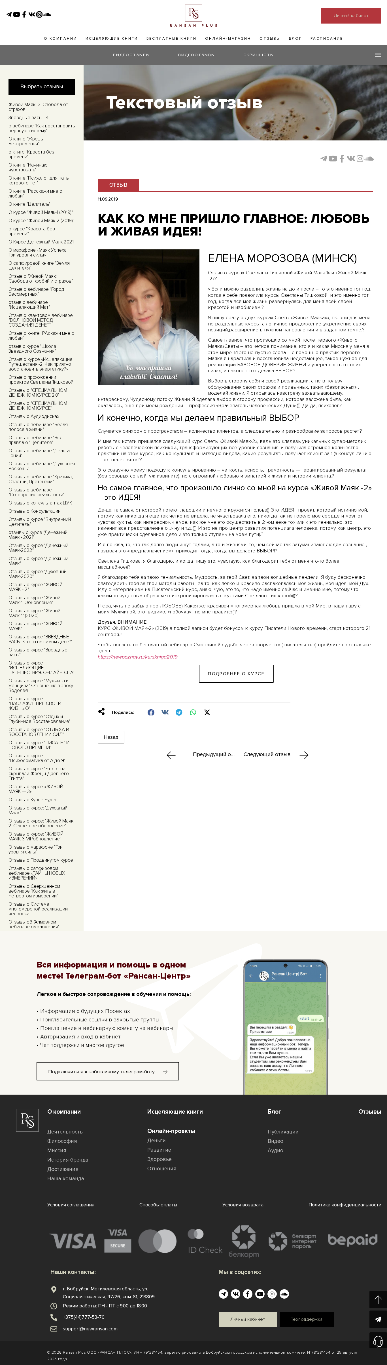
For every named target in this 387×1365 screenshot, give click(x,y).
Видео (275, 1141)
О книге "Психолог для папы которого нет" (38, 180)
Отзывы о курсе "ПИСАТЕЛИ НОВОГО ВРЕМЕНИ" (38, 745)
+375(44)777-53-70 (84, 1317)
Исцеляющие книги (112, 38)
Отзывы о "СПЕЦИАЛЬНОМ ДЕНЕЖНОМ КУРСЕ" (37, 405)
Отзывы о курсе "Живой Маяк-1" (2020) (34, 613)
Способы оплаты (158, 1205)
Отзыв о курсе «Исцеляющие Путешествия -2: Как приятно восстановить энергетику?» (40, 364)
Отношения (162, 1169)
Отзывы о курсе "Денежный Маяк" (38, 561)
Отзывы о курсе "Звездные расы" (37, 652)
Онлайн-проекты (171, 1131)
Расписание (327, 38)
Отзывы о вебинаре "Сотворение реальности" (36, 492)
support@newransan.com (90, 1329)
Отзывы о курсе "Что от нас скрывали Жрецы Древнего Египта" (38, 773)
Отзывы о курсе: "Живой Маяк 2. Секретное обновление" (40, 823)
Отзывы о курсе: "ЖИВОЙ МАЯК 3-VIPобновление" (35, 836)
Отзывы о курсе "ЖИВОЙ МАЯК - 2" (35, 587)
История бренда (67, 1160)
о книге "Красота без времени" (31, 154)
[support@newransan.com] (53, 1329)
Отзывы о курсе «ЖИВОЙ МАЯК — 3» (35, 789)
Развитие (159, 1150)
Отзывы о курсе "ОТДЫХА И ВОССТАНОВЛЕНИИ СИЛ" (38, 732)
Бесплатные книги (171, 38)
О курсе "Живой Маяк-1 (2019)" (40, 212)
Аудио (275, 1150)
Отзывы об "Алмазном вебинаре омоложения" (33, 924)
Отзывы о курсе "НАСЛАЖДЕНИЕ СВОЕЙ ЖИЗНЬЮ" (34, 703)
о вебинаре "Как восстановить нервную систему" (41, 128)
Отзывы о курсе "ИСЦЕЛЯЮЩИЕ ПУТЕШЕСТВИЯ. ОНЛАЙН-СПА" (41, 668)
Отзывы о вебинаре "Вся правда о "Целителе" (35, 440)
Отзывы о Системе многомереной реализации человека (38, 909)
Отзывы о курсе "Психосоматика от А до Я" (36, 758)
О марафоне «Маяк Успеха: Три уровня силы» (37, 252)
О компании (60, 38)
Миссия (56, 1150)
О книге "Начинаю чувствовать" (28, 167)
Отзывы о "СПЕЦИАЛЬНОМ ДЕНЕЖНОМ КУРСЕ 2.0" (37, 392)
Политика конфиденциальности (345, 1205)
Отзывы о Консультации (34, 511)
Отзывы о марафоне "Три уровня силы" (35, 849)
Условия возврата (242, 1205)
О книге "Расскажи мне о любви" (35, 193)
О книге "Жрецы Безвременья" (26, 141)
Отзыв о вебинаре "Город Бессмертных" (36, 291)
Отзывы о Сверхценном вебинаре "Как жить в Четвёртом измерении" (34, 891)
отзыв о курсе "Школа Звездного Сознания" (32, 348)
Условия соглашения (70, 1205)
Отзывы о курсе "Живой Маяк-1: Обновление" (34, 600)
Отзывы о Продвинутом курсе (40, 860)
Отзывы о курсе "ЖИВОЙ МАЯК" (35, 626)
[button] (151, 712)
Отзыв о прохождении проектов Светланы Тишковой (40, 379)
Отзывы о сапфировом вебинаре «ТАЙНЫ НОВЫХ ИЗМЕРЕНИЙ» (36, 873)
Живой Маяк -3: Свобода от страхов (38, 107)
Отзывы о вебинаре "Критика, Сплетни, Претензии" (40, 479)
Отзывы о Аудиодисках (33, 416)
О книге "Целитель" (29, 204)
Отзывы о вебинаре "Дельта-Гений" (39, 453)
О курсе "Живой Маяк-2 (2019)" (41, 221)
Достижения (62, 1169)
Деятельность (65, 1132)
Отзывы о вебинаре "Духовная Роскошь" (41, 466)
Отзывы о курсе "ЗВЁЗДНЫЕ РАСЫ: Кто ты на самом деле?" (40, 639)
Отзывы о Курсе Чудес (33, 800)
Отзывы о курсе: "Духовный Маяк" (37, 810)
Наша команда (65, 1178)
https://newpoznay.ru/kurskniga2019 (138, 657)
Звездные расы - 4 (28, 118)
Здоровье (159, 1159)
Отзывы (270, 38)
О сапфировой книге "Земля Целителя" (39, 265)
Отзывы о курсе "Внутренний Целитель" (39, 521)
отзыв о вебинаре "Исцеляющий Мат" (29, 304)
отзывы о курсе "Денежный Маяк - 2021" (37, 534)
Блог (295, 38)
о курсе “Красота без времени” (31, 231)
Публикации (283, 1132)
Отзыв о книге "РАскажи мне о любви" (41, 335)
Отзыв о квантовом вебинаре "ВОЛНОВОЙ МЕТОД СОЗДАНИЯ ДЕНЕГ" (40, 320)
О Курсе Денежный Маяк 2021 (41, 242)
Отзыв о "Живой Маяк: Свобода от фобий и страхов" (40, 278)
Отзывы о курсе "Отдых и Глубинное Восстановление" (39, 719)
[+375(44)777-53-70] (53, 1317)
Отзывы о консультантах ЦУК (40, 503)
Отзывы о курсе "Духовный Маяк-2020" (37, 574)
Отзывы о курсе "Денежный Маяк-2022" (38, 547)
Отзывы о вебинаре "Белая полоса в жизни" (38, 427)
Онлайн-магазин (228, 38)
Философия (62, 1141)
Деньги (156, 1140)
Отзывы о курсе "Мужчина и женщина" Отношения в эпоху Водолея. (40, 685)
